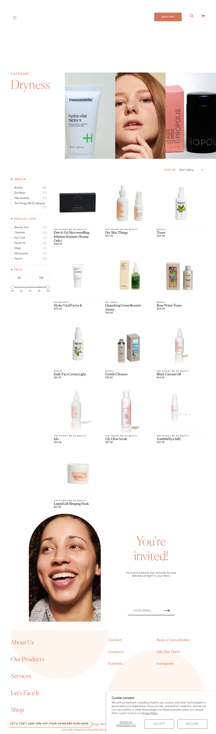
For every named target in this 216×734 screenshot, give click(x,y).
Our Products (27, 659)
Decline (192, 724)
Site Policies (95, 730)
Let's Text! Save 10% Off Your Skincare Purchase (49, 724)
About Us (22, 642)
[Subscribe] (167, 610)
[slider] (12, 287)
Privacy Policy (150, 713)
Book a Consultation (173, 640)
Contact (115, 640)
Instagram (165, 663)
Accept (159, 724)
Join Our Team (168, 651)
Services (21, 676)
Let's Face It (25, 693)
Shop (17, 709)
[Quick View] (99, 225)
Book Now (168, 17)
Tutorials (115, 663)
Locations (116, 651)
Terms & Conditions (73, 730)
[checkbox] (31, 188)
